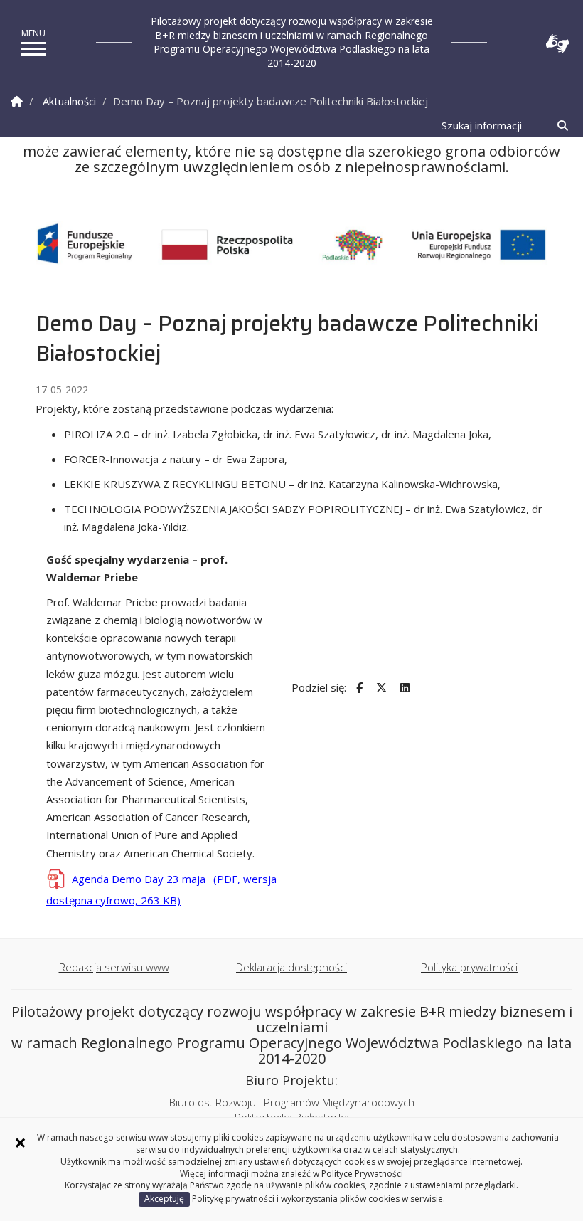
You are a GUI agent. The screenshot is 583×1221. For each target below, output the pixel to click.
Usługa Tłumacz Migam (557, 44)
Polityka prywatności (469, 967)
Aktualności (69, 101)
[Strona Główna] (17, 101)
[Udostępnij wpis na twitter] (379, 688)
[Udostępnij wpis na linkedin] (403, 688)
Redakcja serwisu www (114, 967)
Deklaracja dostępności (291, 967)
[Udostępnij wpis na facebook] (357, 688)
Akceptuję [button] (164, 1199)
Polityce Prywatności (362, 1174)
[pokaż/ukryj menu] (33, 48)
